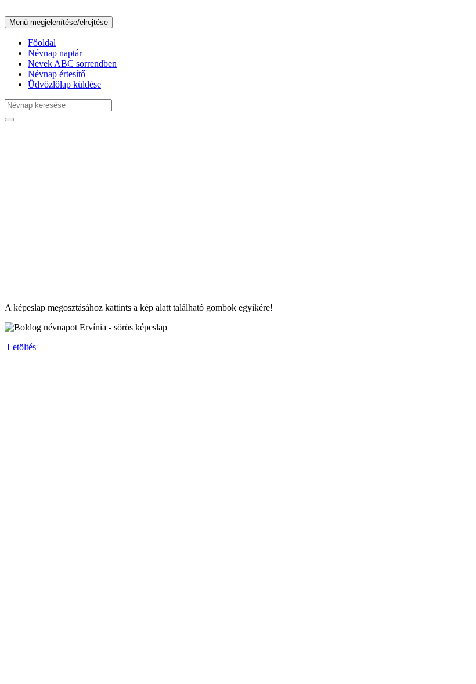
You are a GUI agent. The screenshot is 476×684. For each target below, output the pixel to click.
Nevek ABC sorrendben (72, 63)
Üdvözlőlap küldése (64, 84)
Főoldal (42, 43)
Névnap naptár (55, 53)
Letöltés (21, 347)
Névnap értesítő (56, 74)
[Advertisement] (238, 212)
